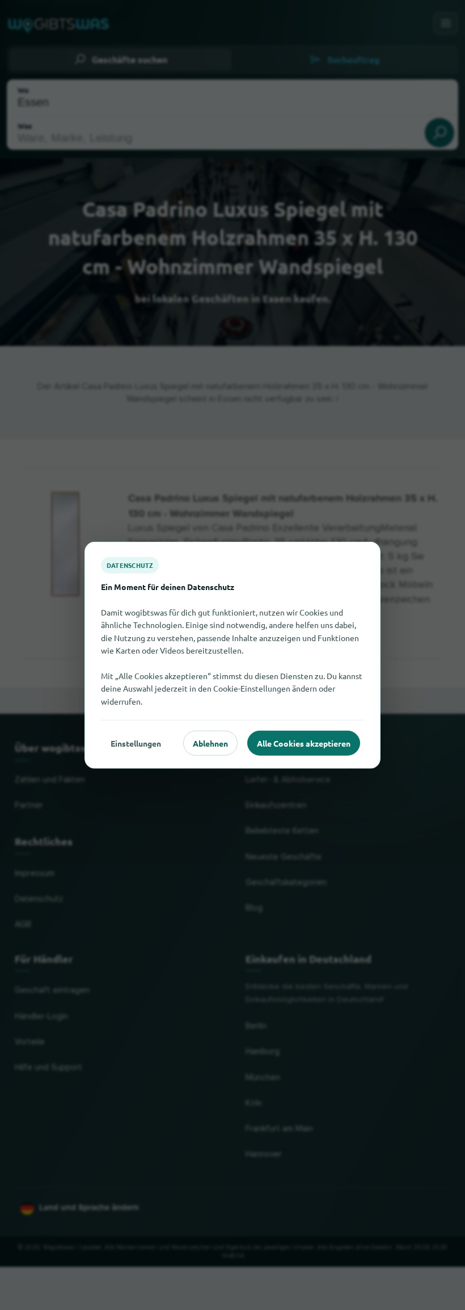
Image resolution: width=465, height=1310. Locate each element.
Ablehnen (210, 743)
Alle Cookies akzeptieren (303, 743)
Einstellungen (136, 743)
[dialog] (232, 655)
